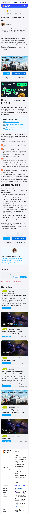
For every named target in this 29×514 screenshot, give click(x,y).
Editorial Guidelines (7, 458)
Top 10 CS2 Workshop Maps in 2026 (12, 258)
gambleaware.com (19, 504)
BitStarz (5, 510)
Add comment (24, 13)
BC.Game (5, 496)
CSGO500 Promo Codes (19, 462)
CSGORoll (5, 488)
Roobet (4, 492)
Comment (7, 308)
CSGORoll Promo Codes (19, 454)
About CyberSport (7, 456)
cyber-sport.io (18, 510)
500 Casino (5, 498)
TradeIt (4, 504)
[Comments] (20, 233)
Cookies (4, 462)
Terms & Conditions (7, 469)
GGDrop (4, 500)
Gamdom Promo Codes (20, 475)
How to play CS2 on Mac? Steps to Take (13, 263)
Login (16, 277)
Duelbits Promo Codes (20, 459)
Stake (4, 494)
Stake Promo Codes (20, 479)
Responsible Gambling (8, 465)
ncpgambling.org (19, 506)
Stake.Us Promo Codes (19, 481)
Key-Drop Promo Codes (19, 472)
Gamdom (5, 508)
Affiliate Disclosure (7, 467)
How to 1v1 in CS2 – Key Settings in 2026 (13, 260)
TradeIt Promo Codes (20, 477)
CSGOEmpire (5, 490)
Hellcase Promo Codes (20, 470)
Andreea (8, 24)
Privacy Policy (6, 464)
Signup (23, 277)
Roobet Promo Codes (20, 457)
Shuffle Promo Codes (20, 464)
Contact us (5, 460)
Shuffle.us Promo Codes (19, 467)
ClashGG (5, 502)
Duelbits (5, 506)
